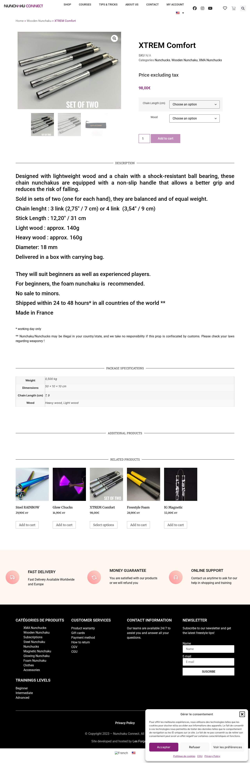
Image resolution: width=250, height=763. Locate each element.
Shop (67, 4)
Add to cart (165, 138)
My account (175, 4)
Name (187, 643)
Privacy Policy (212, 756)
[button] (242, 714)
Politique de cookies (184, 756)
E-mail (187, 656)
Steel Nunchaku (34, 642)
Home (20, 21)
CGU (200, 756)
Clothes (28, 665)
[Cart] (233, 8)
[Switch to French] (121, 753)
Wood (154, 117)
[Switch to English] (133, 752)
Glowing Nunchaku (36, 656)
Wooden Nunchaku (39, 21)
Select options (103, 525)
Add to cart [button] (27, 525)
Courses (85, 4)
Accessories (31, 670)
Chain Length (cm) (154, 103)
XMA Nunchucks (210, 60)
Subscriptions (32, 637)
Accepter (163, 747)
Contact (152, 4)
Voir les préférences (227, 747)
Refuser (194, 747)
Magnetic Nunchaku (37, 651)
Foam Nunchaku (34, 660)
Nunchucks (162, 60)
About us (131, 4)
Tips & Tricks (108, 4)
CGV (74, 647)
